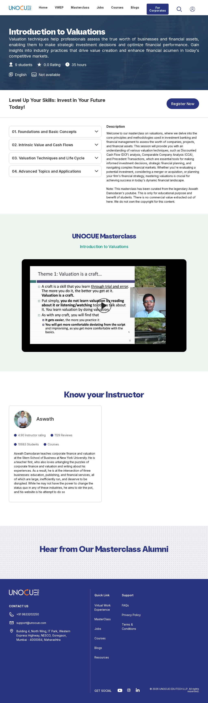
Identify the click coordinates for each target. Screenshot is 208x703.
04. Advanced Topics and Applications (46, 171)
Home (43, 7)
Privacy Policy (131, 615)
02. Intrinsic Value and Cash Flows (42, 145)
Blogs (135, 7)
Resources (101, 657)
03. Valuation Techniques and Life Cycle (48, 158)
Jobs (100, 7)
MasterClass (102, 619)
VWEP (59, 7)
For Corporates (157, 9)
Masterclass (80, 7)
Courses (117, 7)
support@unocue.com (31, 623)
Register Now (182, 104)
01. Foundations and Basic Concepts (44, 132)
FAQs (125, 605)
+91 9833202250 (27, 614)
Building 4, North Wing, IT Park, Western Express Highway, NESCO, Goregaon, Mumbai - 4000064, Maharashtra (43, 635)
